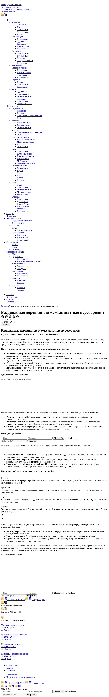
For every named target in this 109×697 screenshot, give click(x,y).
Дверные (21, 113)
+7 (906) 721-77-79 (9, 9)
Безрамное (21, 283)
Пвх (19, 27)
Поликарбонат (23, 46)
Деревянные (22, 32)
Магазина (16, 225)
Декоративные (23, 123)
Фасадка (10, 213)
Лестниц (16, 249)
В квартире (22, 63)
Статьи (9, 668)
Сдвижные (22, 41)
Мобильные (22, 161)
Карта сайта (11, 675)
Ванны (15, 244)
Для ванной (22, 77)
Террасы (21, 290)
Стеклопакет (23, 240)
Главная (10, 294)
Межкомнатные (24, 96)
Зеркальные (17, 65)
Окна (19, 185)
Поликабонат (23, 204)
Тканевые (21, 135)
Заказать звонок (8, 12)
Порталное (22, 280)
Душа (14, 247)
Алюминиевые (24, 72)
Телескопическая (24, 103)
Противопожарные (25, 156)
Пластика (21, 235)
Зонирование (23, 75)
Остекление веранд (15, 252)
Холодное (21, 268)
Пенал (20, 82)
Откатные (21, 25)
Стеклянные (22, 29)
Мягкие (15, 130)
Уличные (16, 22)
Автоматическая (24, 230)
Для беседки (17, 37)
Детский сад (22, 168)
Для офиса (21, 144)
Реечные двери (24, 125)
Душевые (21, 180)
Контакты (10, 302)
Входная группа (13, 218)
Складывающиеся (25, 60)
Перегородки (12, 106)
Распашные (22, 44)
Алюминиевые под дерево (29, 261)
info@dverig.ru (24, 9)
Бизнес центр (18, 223)
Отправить (31, 441)
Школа (20, 178)
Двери (9, 20)
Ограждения (12, 242)
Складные (21, 99)
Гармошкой (22, 273)
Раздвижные (22, 49)
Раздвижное (22, 276)
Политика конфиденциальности (20, 677)
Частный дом (18, 233)
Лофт (14, 182)
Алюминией (22, 237)
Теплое (20, 266)
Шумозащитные (24, 154)
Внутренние (17, 51)
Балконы (21, 288)
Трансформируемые (21, 137)
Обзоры (9, 299)
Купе (19, 34)
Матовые (21, 209)
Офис (14, 228)
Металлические (24, 192)
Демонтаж (11, 216)
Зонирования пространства (29, 115)
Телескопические (19, 68)
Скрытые (16, 80)
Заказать (5, 325)
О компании (12, 297)
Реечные (15, 120)
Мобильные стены (25, 142)
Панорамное (22, 39)
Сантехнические (19, 166)
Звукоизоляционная (26, 139)
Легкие (20, 118)
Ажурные (21, 111)
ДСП (19, 173)
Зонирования (23, 94)
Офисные (21, 58)
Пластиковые (23, 158)
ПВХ (19, 175)
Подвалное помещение (22, 221)
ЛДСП (20, 170)
